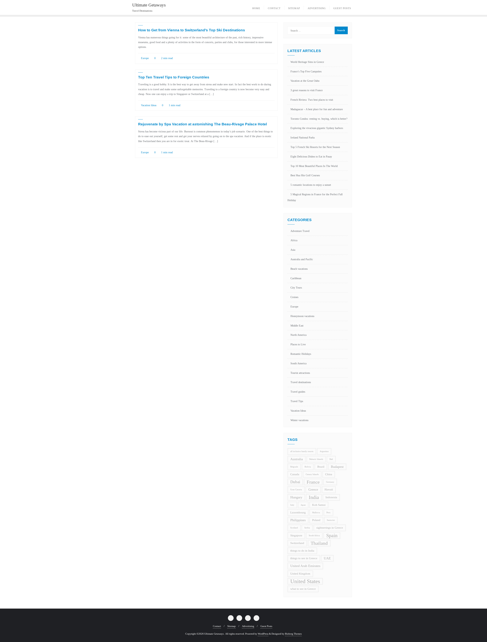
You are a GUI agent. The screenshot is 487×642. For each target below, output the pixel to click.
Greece (313, 489)
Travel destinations (300, 382)
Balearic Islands (316, 459)
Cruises (294, 297)
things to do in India (302, 550)
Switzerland (297, 543)
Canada (294, 474)
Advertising (248, 626)
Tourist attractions (300, 373)
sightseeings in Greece (329, 527)
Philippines (298, 520)
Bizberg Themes (293, 633)
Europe (144, 58)
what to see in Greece (303, 588)
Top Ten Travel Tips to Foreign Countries (173, 77)
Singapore (296, 535)
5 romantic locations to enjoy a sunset (310, 184)
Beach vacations (299, 268)
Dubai (295, 482)
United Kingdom (300, 573)
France (313, 482)
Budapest (337, 467)
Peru (328, 513)
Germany (330, 482)
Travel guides (297, 391)
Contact (217, 626)
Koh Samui (318, 504)
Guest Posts (266, 626)
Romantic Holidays (300, 354)
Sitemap (231, 626)
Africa (293, 240)
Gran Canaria (296, 490)
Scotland (294, 528)
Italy (292, 505)
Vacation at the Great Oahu (304, 80)
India (314, 497)
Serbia (307, 528)
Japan (303, 505)
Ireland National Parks (302, 137)
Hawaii (329, 489)
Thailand (319, 543)
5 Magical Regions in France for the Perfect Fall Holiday (315, 197)
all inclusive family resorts (301, 451)
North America (298, 335)
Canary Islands (312, 474)
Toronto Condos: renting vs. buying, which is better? (318, 118)
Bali (331, 459)
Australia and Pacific (301, 259)
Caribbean (295, 278)
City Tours (296, 287)
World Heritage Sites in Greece (307, 62)
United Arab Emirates (305, 566)
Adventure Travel (300, 231)
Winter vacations (299, 420)
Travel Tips (296, 401)
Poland (316, 520)
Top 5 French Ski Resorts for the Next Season (315, 147)
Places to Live (298, 344)
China (328, 474)
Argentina (324, 451)
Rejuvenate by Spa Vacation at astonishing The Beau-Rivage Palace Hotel (202, 124)
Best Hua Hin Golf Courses (305, 175)
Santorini (331, 520)
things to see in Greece (303, 558)
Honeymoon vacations (302, 316)
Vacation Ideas (148, 105)
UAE (327, 558)
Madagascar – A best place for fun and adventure (316, 109)
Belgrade (294, 467)
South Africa (314, 535)
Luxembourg (298, 512)
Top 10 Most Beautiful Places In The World (314, 166)
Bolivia (308, 467)
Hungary (296, 497)
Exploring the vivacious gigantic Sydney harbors (316, 128)
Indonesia (331, 497)
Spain (331, 535)
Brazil (320, 466)
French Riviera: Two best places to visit (311, 99)
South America (298, 363)
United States (305, 581)
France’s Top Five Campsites (305, 71)
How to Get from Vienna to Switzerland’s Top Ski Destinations (191, 30)
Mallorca (316, 513)
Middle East (296, 325)
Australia (296, 459)
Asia (292, 249)
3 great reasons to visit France (306, 90)
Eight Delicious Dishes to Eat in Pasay (311, 156)
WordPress (263, 633)
